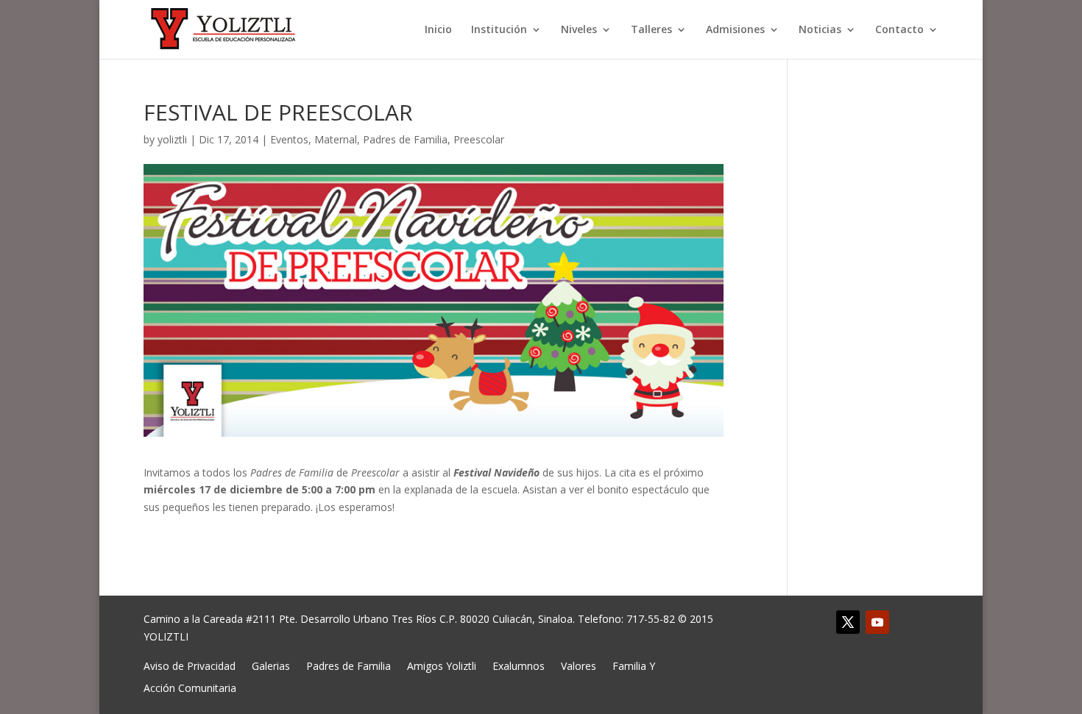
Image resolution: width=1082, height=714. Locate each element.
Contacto (899, 30)
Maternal (335, 139)
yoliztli (172, 139)
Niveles (579, 30)
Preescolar (478, 139)
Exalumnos (518, 665)
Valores (578, 665)
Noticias (820, 30)
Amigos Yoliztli (441, 665)
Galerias (271, 665)
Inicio (438, 30)
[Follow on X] (848, 622)
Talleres (651, 30)
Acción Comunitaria (190, 687)
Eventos (289, 139)
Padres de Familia (405, 139)
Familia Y (633, 665)
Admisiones (735, 30)
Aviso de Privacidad (190, 665)
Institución (499, 30)
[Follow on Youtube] (877, 622)
